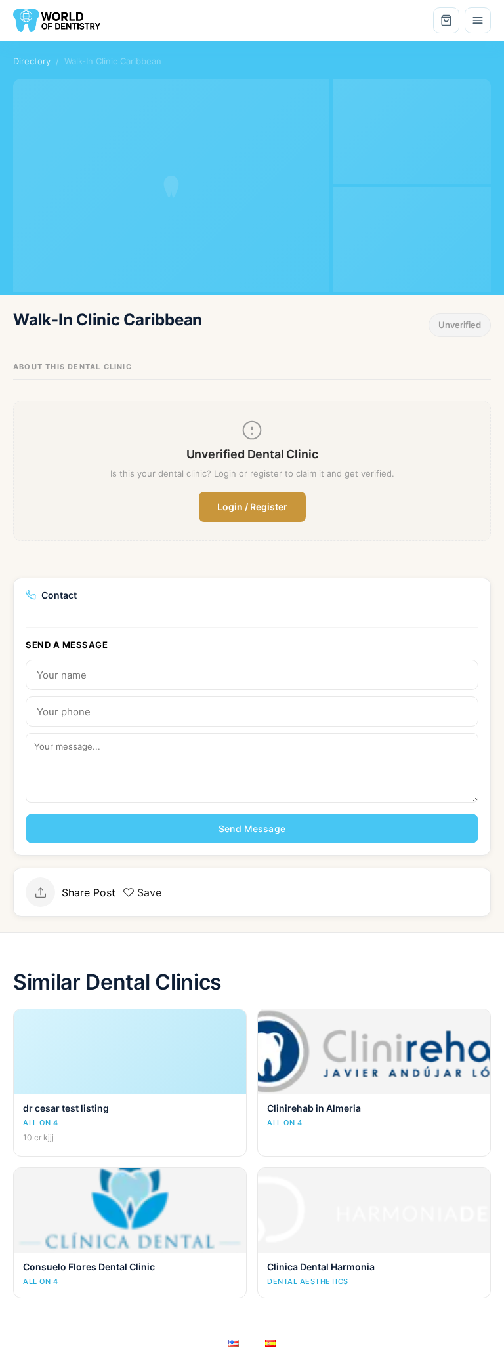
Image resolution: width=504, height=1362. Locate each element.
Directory (32, 61)
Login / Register (252, 506)
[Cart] (446, 20)
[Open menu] (478, 20)
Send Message (252, 828)
